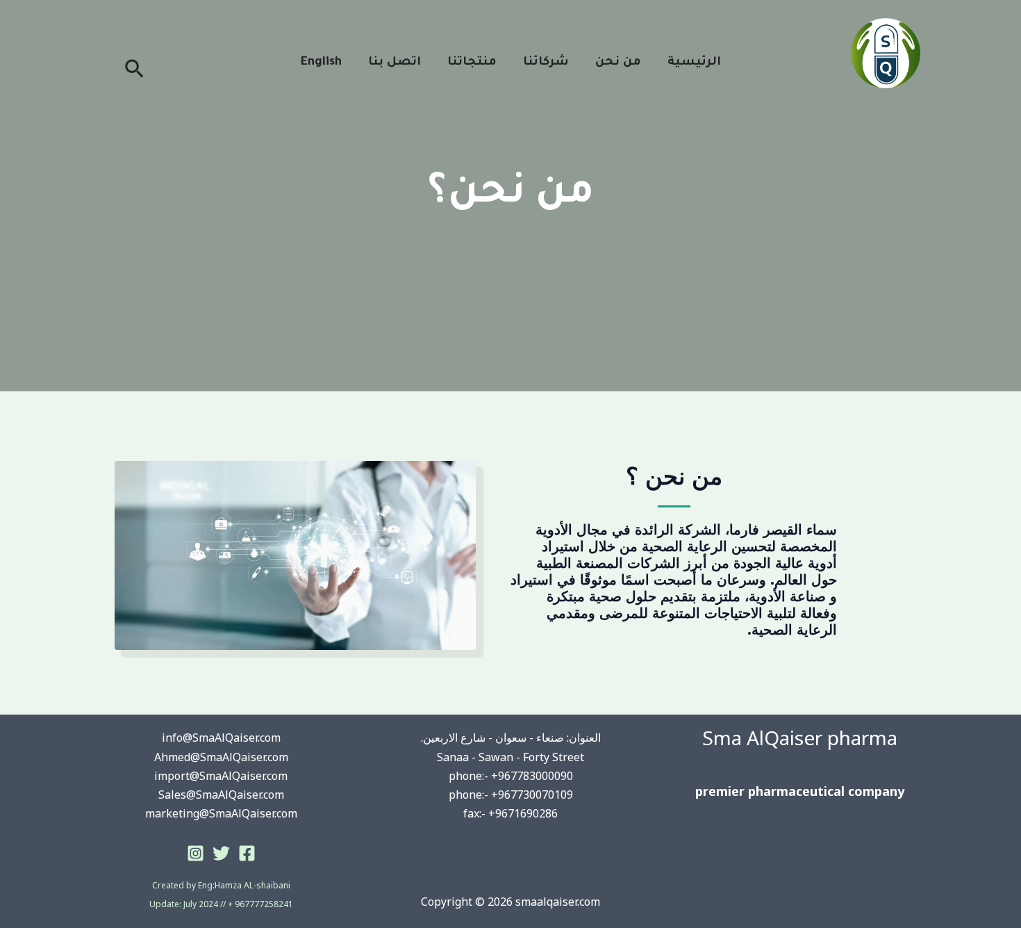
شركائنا (546, 63)
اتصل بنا (394, 63)
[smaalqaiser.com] (885, 52)
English (321, 63)
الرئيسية (694, 63)
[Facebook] (247, 853)
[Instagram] (195, 853)
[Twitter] (221, 853)
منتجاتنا (472, 63)
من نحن (618, 63)
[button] (133, 70)
